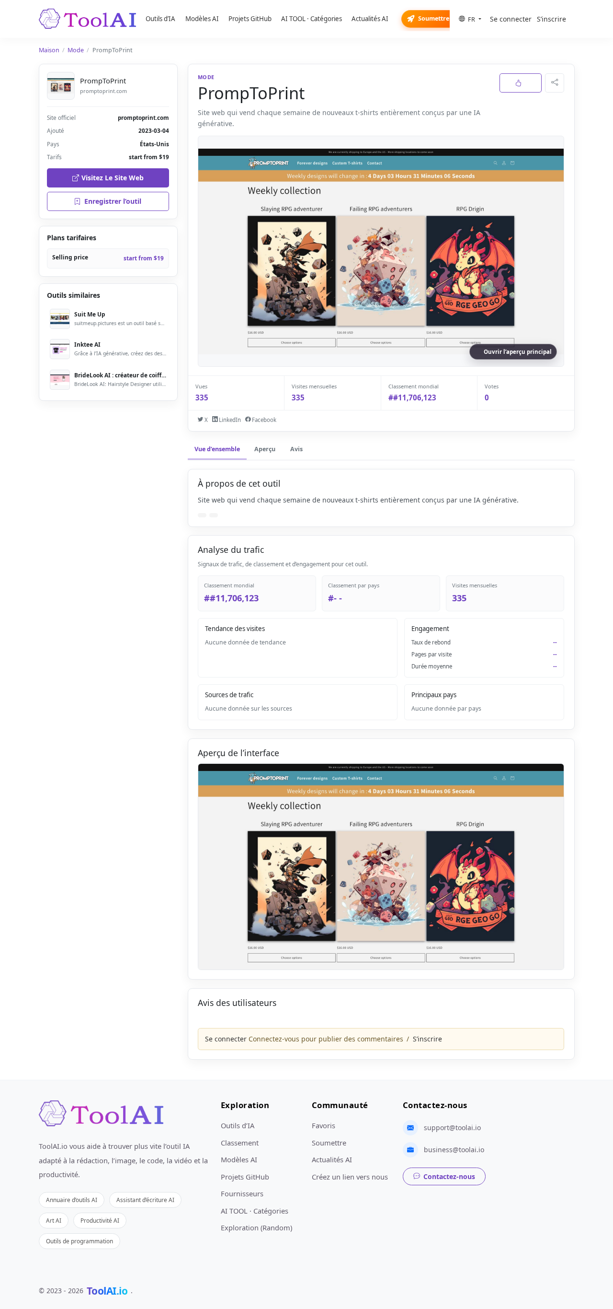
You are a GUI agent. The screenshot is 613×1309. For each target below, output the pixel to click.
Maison (49, 50)
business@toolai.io (454, 1149)
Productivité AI (99, 1220)
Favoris (323, 1125)
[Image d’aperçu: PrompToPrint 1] (381, 866)
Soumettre (433, 18)
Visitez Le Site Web (112, 177)
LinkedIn (229, 419)
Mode (76, 50)
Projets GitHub (250, 18)
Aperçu (264, 449)
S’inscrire (551, 18)
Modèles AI (202, 18)
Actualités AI (370, 18)
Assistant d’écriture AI (145, 1200)
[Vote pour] (520, 83)
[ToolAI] (87, 19)
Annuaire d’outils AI (71, 1200)
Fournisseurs (242, 1193)
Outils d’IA (160, 18)
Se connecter (511, 18)
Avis (296, 449)
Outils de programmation (79, 1241)
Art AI (53, 1220)
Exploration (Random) (256, 1227)
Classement (240, 1142)
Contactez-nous (449, 1176)
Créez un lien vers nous (350, 1176)
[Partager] (554, 83)
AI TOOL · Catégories (311, 18)
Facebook (263, 419)
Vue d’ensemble (217, 449)
